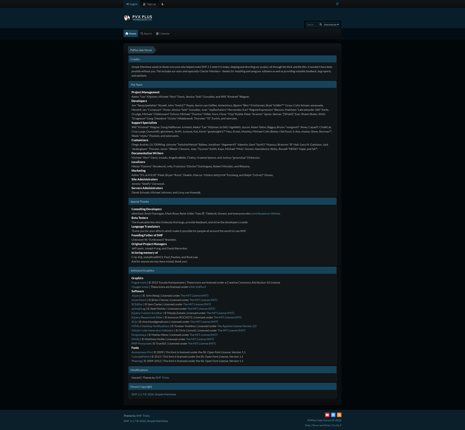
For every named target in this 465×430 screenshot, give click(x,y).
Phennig (137, 360)
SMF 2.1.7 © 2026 (143, 394)
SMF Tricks (162, 377)
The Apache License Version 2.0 (236, 326)
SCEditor (137, 304)
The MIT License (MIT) (195, 295)
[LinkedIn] (333, 415)
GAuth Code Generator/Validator (153, 330)
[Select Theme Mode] (163, 4)
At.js (134, 321)
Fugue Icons (139, 282)
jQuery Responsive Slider (147, 317)
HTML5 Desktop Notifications (150, 326)
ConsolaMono (140, 356)
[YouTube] (327, 415)
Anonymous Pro (142, 352)
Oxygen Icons (140, 286)
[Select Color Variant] (337, 4)
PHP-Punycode (141, 343)
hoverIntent (139, 299)
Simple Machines (165, 394)
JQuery (136, 295)
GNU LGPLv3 (197, 286)
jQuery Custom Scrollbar (147, 313)
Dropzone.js (139, 334)
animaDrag (138, 308)
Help (307, 425)
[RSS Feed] (339, 415)
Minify (136, 339)
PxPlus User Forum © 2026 (324, 420)
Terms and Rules (321, 425)
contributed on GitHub (265, 213)
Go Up (336, 425)
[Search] (321, 24)
